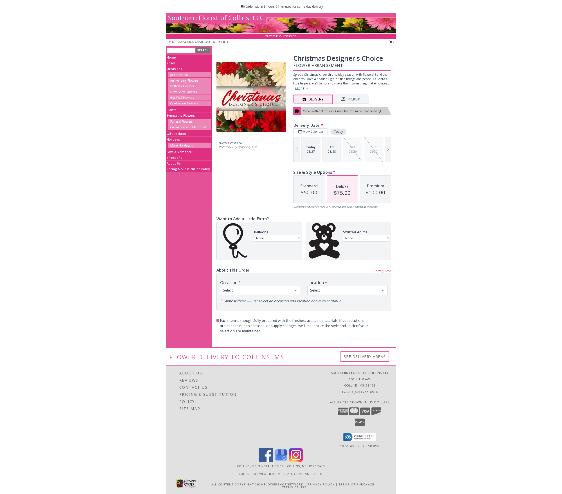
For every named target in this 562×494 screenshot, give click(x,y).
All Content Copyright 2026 (237, 484)
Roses (171, 63)
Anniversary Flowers (184, 80)
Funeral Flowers (181, 121)
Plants (171, 110)
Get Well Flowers (182, 97)
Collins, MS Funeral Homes (260, 466)
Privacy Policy (321, 484)
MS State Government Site (300, 474)
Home (171, 57)
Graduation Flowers (184, 103)
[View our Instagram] (296, 461)
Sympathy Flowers (181, 115)
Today (338, 131)
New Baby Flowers (183, 92)
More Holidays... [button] (181, 145)
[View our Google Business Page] (281, 461)
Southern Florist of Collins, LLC (216, 17)
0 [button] (393, 41)
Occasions (174, 69)
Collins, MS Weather (256, 474)
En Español (175, 158)
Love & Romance (179, 152)
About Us (174, 163)
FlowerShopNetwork (283, 484)
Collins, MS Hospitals (306, 466)
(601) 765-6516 (220, 41)
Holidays (173, 139)
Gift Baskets (176, 134)
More (299, 88)
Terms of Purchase (356, 484)
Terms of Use (294, 487)
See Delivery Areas (365, 356)
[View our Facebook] (266, 461)
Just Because (179, 75)
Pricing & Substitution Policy (188, 169)
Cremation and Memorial (188, 127)
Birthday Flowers (182, 86)
